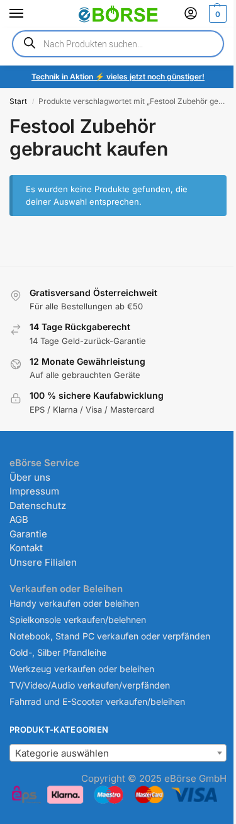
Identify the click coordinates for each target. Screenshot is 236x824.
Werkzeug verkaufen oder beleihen (81, 668)
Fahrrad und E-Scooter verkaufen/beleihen (97, 701)
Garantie (28, 534)
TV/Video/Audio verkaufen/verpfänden (89, 685)
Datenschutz (37, 506)
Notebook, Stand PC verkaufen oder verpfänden (109, 636)
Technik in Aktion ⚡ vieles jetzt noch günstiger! (118, 76)
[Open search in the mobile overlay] (118, 44)
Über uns (29, 477)
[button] (216, 14)
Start (18, 101)
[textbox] (118, 753)
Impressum (34, 491)
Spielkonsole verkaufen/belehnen (77, 619)
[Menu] (28, 13)
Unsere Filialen (43, 562)
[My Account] (190, 14)
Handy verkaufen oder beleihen (74, 603)
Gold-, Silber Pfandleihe (57, 652)
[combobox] (118, 753)
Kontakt (26, 548)
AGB (18, 519)
